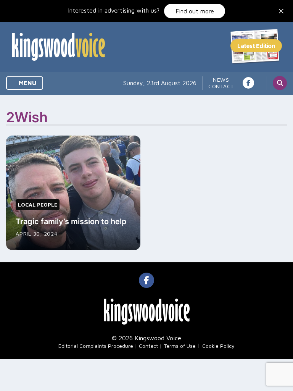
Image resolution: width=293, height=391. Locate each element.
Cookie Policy (218, 346)
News (221, 79)
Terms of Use (180, 346)
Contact (221, 86)
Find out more (194, 11)
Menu (27, 82)
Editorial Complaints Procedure (95, 346)
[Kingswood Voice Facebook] (248, 83)
